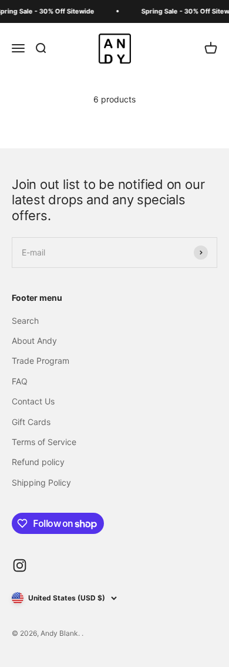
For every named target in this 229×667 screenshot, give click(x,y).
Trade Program (40, 361)
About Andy (34, 341)
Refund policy (38, 462)
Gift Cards (31, 422)
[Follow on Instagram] (20, 565)
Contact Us (33, 401)
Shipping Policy (41, 482)
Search (25, 321)
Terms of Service (44, 442)
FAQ (20, 381)
